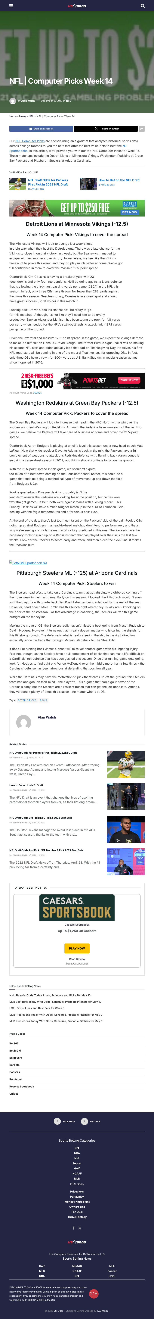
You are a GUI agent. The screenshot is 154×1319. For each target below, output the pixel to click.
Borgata (14, 1064)
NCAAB (77, 1266)
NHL (77, 1158)
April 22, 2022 (107, 185)
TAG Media (103, 1310)
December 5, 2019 (51, 100)
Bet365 (14, 1043)
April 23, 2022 (37, 189)
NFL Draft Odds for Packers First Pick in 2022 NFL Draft (43, 752)
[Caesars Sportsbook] (77, 908)
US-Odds (58, 1310)
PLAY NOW (77, 948)
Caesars (14, 1072)
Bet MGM (15, 1050)
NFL (68, 100)
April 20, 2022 (38, 855)
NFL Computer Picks (30, 141)
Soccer (77, 1163)
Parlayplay (77, 1196)
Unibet (13, 1093)
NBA (77, 1153)
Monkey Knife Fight (77, 1201)
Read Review (77, 959)
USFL (112, 1276)
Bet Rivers (15, 1057)
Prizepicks (77, 1191)
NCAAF (77, 1173)
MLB (77, 1178)
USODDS (37, 392)
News (22, 116)
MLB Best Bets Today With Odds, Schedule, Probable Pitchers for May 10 (55, 1001)
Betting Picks (27, 700)
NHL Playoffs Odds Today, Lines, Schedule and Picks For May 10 (50, 995)
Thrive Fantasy (77, 1216)
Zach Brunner (20, 790)
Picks (43, 700)
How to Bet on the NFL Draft (119, 180)
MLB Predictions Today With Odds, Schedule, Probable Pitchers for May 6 (56, 1021)
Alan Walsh (28, 100)
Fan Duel (77, 1211)
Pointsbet (15, 1079)
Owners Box (77, 1206)
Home (13, 116)
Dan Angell (19, 757)
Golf (77, 1168)
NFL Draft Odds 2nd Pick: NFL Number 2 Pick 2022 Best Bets (46, 850)
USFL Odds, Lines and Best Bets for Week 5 (36, 1008)
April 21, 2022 (38, 823)
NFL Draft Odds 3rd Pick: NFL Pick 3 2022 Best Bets (40, 817)
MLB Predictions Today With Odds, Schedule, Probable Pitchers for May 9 (56, 1014)
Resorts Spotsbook (21, 1086)
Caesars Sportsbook (77, 924)
